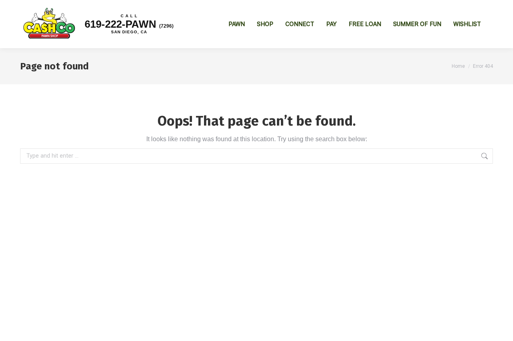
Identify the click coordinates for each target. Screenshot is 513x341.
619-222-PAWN (129, 24)
